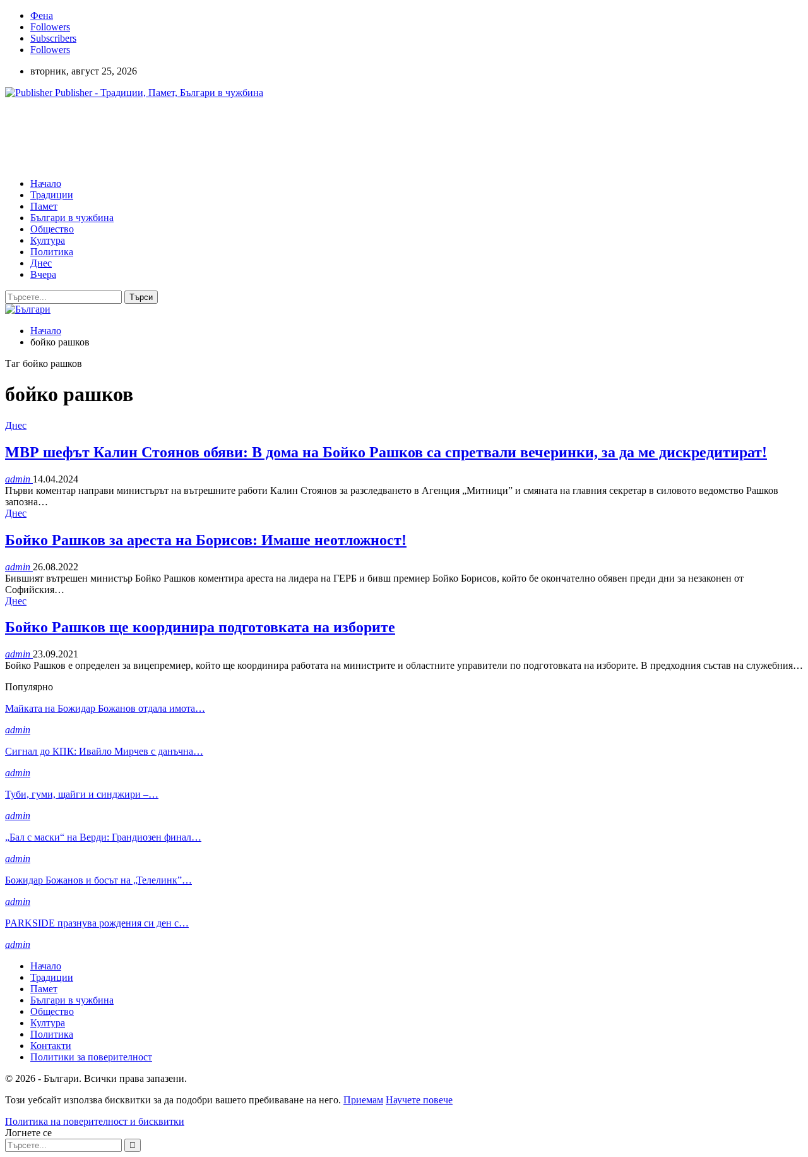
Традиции (51, 194)
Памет (43, 206)
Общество (52, 229)
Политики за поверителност (91, 1057)
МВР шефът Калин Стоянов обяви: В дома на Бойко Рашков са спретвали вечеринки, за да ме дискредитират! (386, 452)
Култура (47, 240)
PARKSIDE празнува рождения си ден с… (97, 923)
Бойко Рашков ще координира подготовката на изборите (200, 627)
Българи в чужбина (72, 217)
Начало (45, 183)
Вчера (43, 274)
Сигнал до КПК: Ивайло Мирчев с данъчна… (104, 751)
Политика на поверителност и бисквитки (94, 1121)
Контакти (50, 1045)
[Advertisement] (235, 137)
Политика (51, 251)
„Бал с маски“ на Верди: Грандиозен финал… (103, 837)
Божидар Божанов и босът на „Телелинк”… (98, 880)
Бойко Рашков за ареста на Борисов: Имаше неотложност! (206, 540)
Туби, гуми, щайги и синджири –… (81, 794)
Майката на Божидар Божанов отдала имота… (105, 708)
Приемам (363, 1099)
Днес (41, 263)
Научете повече (419, 1099)
